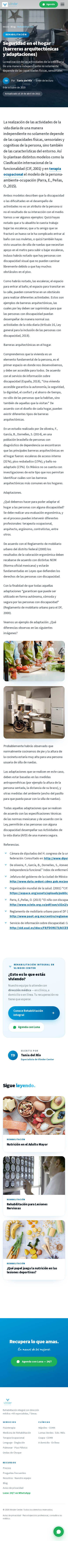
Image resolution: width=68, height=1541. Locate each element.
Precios (7, 1468)
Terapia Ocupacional (13, 1438)
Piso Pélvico (20, 1447)
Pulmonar (8, 1447)
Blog (13, 27)
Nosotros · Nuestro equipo (17, 1478)
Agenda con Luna (29, 1027)
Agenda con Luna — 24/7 (37, 1361)
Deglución (19, 1442)
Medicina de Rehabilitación (17, 1433)
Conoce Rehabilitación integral (34, 1013)
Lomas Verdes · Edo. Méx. (51, 1433)
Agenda (50, 4)
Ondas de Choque (12, 1452)
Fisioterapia (9, 1428)
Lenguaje (8, 1442)
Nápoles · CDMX (46, 1428)
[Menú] (62, 4)
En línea (55, 1442)
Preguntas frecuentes (14, 1473)
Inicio (6, 27)
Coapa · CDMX (45, 1438)
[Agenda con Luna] (58, 1531)
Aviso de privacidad (13, 1488)
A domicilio (44, 1442)
